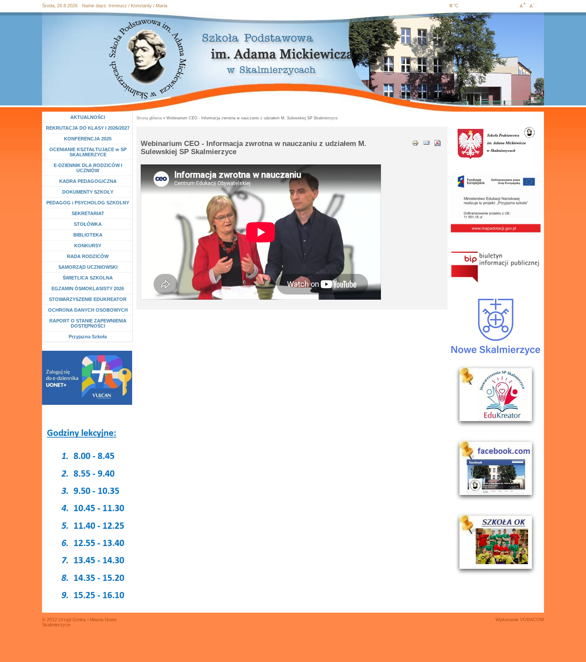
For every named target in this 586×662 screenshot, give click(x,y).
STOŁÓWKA (88, 224)
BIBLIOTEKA (88, 234)
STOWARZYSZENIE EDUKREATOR (88, 299)
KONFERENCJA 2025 (88, 138)
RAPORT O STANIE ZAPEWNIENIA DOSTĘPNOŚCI (88, 323)
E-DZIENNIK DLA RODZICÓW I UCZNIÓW (88, 168)
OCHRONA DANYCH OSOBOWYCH (88, 310)
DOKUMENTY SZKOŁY (87, 191)
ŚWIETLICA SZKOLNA (88, 277)
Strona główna (149, 118)
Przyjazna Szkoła (88, 336)
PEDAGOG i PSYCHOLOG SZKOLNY (87, 202)
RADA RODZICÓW (88, 256)
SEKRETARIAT (88, 213)
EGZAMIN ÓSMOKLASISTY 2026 (87, 288)
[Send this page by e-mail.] (426, 142)
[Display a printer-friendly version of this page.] (415, 142)
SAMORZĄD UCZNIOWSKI (88, 267)
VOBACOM (532, 619)
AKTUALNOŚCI (87, 117)
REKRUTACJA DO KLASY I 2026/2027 (88, 128)
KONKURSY (90, 245)
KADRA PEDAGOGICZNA (88, 181)
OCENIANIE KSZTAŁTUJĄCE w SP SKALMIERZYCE (88, 152)
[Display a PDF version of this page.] (437, 142)
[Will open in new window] (87, 378)
